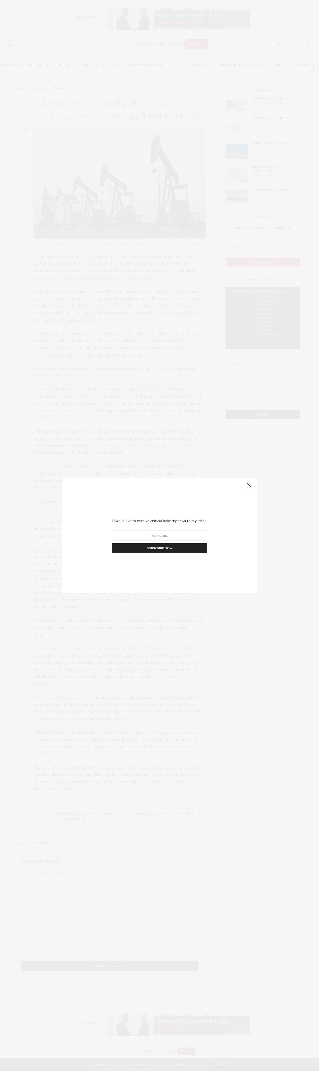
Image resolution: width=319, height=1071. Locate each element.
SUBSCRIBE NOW (159, 548)
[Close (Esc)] (249, 486)
